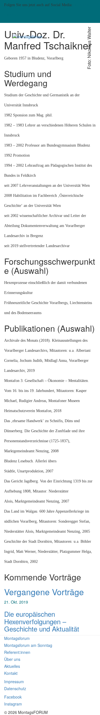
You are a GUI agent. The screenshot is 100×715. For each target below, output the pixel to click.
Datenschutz (15, 688)
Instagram (81, 5)
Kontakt (11, 673)
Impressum (14, 681)
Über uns (12, 659)
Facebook (11, 15)
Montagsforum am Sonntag (28, 645)
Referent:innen (17, 652)
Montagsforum (17, 638)
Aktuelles (12, 666)
